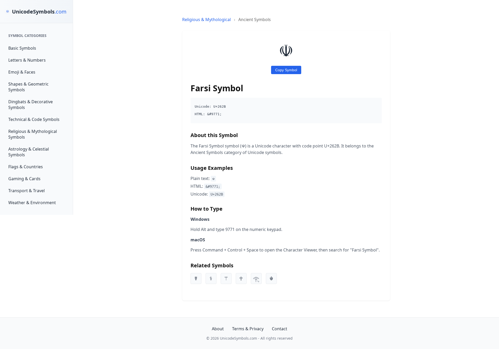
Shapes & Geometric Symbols (28, 87)
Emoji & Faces (21, 72)
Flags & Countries (25, 167)
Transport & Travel (26, 190)
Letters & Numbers (27, 60)
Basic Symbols (22, 48)
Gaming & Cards (24, 179)
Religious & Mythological (206, 19)
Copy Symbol (286, 70)
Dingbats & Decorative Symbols (30, 104)
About (218, 329)
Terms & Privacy (248, 329)
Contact (279, 329)
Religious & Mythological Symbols (32, 134)
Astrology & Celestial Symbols (28, 152)
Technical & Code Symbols (34, 119)
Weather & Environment (32, 202)
